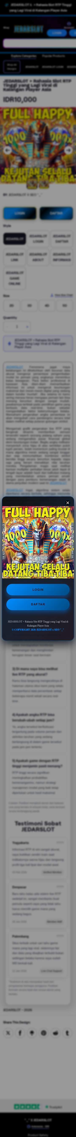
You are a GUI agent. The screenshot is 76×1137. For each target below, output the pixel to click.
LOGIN (38, 589)
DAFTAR (38, 604)
